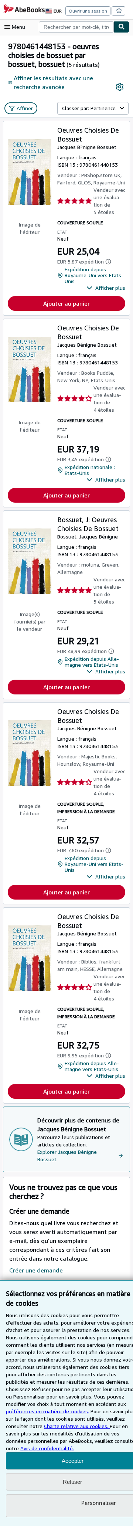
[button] (105, 288)
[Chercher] (121, 27)
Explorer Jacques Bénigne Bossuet (67, 1155)
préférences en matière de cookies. (47, 1411)
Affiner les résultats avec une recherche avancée (53, 82)
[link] (120, 87)
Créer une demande (36, 1270)
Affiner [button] (25, 108)
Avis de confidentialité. (47, 1448)
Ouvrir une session (88, 11)
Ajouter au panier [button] (66, 303)
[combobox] (76, 27)
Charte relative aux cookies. (77, 1426)
